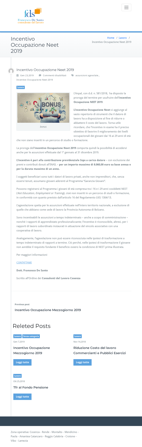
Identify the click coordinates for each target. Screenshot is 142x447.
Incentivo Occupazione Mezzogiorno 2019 (48, 310)
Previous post (22, 304)
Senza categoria (31, 336)
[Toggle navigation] (126, 7)
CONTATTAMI (24, 262)
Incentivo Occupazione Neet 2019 (34, 79)
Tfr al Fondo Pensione (30, 387)
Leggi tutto (22, 362)
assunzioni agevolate (87, 75)
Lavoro (123, 37)
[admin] (11, 71)
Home (110, 37)
